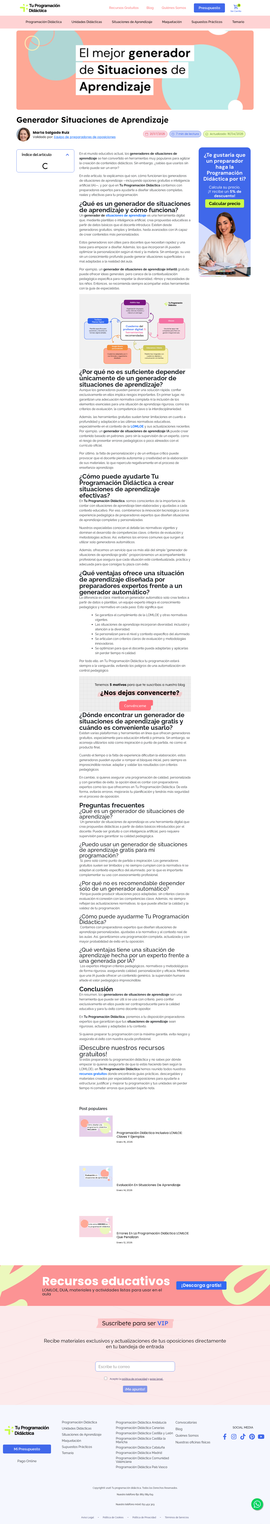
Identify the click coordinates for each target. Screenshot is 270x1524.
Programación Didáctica (44, 22)
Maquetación (172, 22)
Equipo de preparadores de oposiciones (85, 137)
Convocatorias (186, 1422)
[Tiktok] (242, 1436)
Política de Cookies (113, 1517)
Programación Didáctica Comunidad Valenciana (142, 1460)
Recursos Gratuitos (124, 8)
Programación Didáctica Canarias (140, 1428)
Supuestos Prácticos (207, 22)
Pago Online (27, 1461)
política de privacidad (134, 1378)
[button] (67, 155)
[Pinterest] (252, 1436)
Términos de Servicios (177, 1517)
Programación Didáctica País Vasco (141, 1467)
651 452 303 (148, 1504)
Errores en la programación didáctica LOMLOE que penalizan (153, 1235)
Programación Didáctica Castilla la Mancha (141, 1440)
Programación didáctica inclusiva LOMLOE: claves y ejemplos (149, 1135)
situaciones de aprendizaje (126, 215)
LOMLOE (137, 426)
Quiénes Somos (174, 8)
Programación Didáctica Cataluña (140, 1447)
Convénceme (135, 706)
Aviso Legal (87, 1517)
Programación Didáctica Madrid (139, 1453)
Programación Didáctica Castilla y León (144, 1433)
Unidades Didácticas (87, 22)
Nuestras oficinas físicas (193, 1442)
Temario (238, 22)
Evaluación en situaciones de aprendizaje (148, 1185)
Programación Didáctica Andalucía (141, 1422)
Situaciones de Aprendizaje (132, 22)
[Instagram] (233, 1436)
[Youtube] (261, 1436)
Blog (150, 8)
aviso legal (156, 1378)
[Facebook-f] (224, 1436)
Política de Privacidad (144, 1517)
